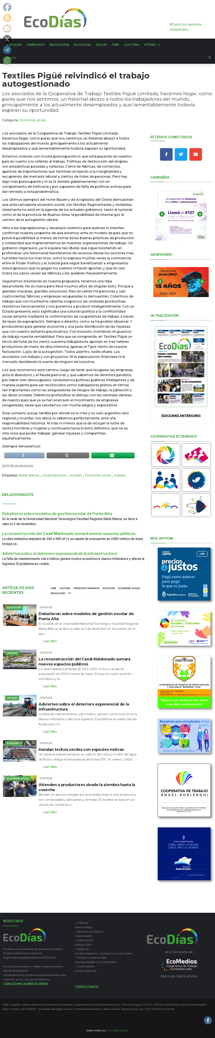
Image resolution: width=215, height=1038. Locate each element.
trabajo (119, 475)
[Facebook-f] (166, 154)
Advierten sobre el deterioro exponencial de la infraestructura (59, 553)
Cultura (64, 588)
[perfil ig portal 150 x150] (165, 455)
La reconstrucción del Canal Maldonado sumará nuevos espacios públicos (69, 533)
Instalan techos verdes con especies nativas (81, 749)
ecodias (76, 475)
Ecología (109, 588)
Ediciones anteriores (181, 415)
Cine (53, 588)
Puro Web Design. (118, 1030)
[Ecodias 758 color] (181, 366)
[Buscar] (104, 58)
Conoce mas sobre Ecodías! (25, 983)
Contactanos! (86, 986)
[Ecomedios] (179, 965)
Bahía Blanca (29, 475)
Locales (12, 653)
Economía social (33, 120)
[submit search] (209, 57)
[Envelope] (195, 154)
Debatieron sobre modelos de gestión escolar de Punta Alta (57, 513)
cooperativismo (54, 475)
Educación (58, 593)
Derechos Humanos (86, 588)
